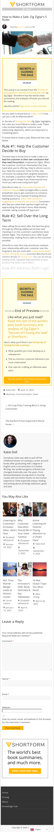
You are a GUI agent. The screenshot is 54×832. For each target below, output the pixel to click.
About (5, 801)
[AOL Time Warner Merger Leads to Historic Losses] (10, 563)
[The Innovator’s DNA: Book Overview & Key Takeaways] (25, 563)
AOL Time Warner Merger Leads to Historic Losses (8, 588)
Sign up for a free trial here (33, 106)
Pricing (5, 797)
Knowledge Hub (10, 806)
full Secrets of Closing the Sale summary (25, 344)
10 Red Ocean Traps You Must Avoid (40, 585)
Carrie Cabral (7, 602)
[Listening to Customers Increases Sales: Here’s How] (10, 503)
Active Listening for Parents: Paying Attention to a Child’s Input (39, 530)
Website (6, 707)
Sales (35, 394)
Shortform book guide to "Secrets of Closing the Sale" (26, 91)
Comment (8, 641)
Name (6, 678)
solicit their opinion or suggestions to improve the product (22, 200)
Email (5, 694)
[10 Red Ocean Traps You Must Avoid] (40, 563)
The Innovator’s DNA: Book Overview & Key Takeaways (24, 588)
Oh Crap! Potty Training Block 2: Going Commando (26, 407)
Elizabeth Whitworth (9, 539)
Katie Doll (20, 27)
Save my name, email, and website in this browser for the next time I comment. (26, 721)
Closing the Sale (22, 121)
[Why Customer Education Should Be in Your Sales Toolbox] (25, 503)
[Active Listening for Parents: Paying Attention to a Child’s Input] (40, 503)
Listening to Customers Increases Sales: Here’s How (10, 527)
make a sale (36, 113)
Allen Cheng (36, 595)
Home (5, 792)
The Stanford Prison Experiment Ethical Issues (25, 422)
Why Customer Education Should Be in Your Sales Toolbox (25, 528)
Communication (24, 394)
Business (10, 394)
